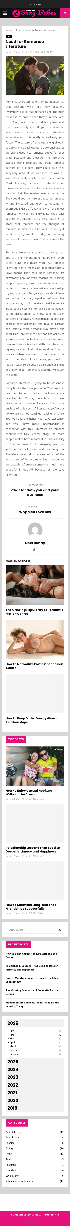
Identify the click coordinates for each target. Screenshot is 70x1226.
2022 (12, 1085)
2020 (12, 1100)
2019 (12, 1108)
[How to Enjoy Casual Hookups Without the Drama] (35, 766)
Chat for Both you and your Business (35, 492)
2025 (12, 1062)
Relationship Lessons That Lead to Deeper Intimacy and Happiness (33, 850)
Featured (11, 1164)
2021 (12, 1093)
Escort (9, 1159)
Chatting (10, 1143)
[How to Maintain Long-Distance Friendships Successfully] (35, 880)
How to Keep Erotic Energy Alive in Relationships (32, 720)
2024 (12, 1069)
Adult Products (14, 1137)
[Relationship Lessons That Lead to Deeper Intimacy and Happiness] (35, 823)
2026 (12, 1023)
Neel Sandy (15, 52)
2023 (12, 1077)
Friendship (11, 1170)
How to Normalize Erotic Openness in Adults (34, 666)
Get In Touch (35, 4)
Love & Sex (12, 1175)
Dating (9, 1148)
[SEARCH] (60, 930)
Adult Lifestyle (14, 1132)
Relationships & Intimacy (19, 1181)
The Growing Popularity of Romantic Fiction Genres (34, 612)
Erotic (9, 36)
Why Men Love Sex (35, 512)
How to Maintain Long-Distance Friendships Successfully (31, 907)
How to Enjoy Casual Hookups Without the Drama (29, 792)
